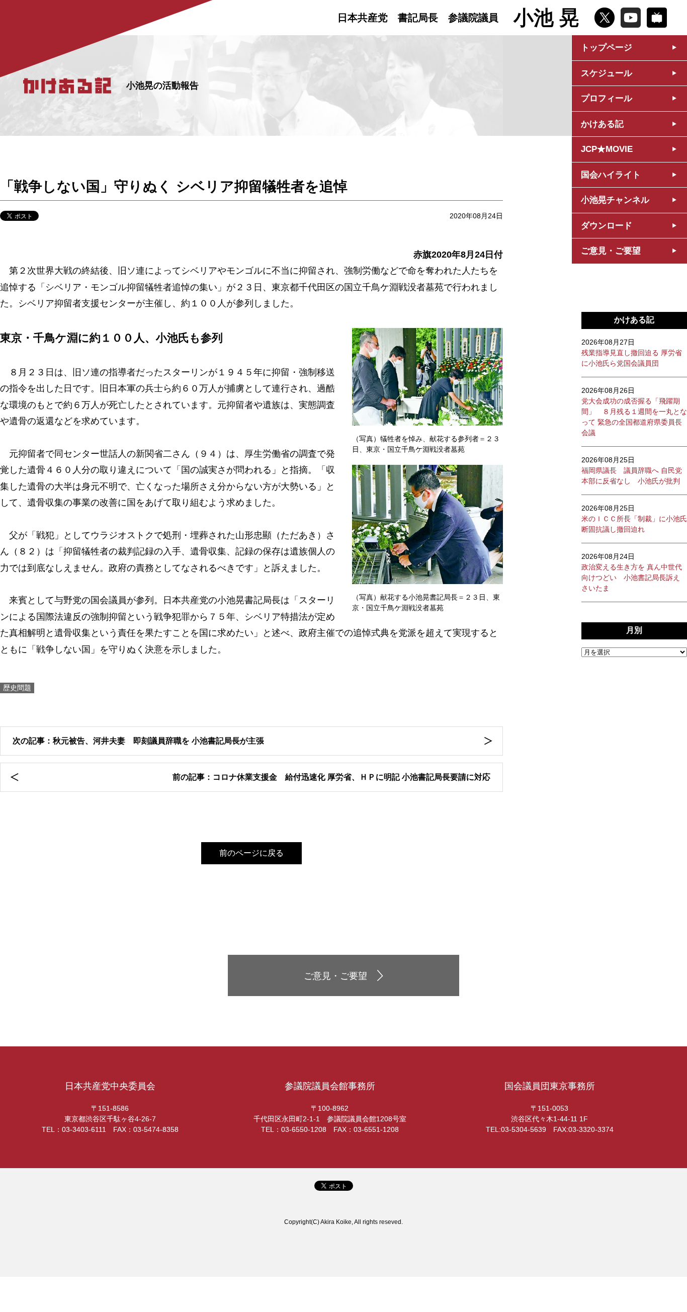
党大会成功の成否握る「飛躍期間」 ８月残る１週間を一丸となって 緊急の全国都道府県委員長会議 (634, 411)
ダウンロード (606, 225)
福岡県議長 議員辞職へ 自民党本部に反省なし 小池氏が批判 (631, 470)
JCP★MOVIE (607, 149)
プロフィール (606, 98)
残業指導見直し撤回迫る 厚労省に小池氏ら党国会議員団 (631, 352)
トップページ (606, 47)
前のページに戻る (251, 853)
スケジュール (606, 73)
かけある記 (602, 124)
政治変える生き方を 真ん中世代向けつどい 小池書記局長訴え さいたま (631, 572)
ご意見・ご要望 (611, 251)
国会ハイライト (611, 175)
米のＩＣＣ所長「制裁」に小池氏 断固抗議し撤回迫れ (634, 518)
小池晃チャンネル (615, 200)
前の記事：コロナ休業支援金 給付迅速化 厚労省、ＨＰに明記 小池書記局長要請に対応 (331, 777)
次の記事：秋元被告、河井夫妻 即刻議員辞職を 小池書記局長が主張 (138, 740)
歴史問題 (17, 688)
